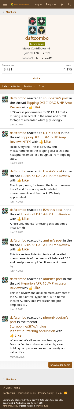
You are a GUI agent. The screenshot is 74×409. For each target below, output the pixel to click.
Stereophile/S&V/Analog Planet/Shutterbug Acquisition (32, 328)
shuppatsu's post (55, 98)
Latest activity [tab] (11, 86)
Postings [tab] (29, 86)
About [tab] (42, 86)
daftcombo (18, 98)
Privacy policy (46, 393)
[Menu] (5, 4)
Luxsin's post (52, 171)
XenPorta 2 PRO (10, 405)
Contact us (9, 393)
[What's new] (62, 4)
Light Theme (12, 387)
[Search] (69, 4)
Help (59, 393)
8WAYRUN (43, 405)
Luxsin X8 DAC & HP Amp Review (45, 176)
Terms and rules (26, 393)
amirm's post (52, 240)
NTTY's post (51, 133)
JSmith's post (52, 209)
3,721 (8, 69)
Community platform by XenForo (33, 399)
